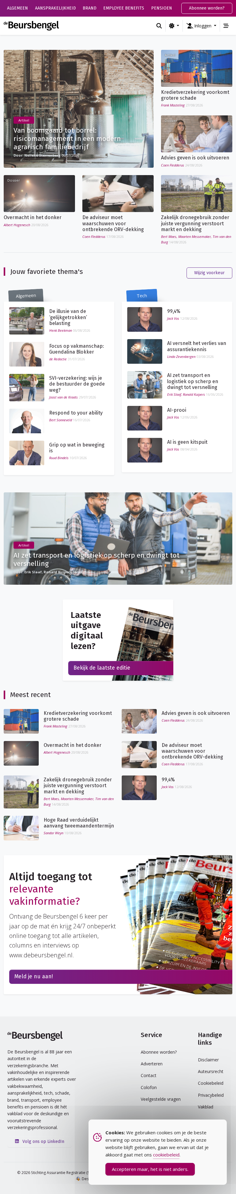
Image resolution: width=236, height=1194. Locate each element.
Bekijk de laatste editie (101, 668)
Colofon (149, 1087)
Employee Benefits (123, 8)
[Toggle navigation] (226, 26)
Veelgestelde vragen (161, 1099)
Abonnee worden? (207, 8)
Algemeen (17, 8)
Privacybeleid (211, 1095)
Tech (142, 295)
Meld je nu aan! (33, 976)
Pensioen (161, 8)
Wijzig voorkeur (209, 272)
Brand (89, 8)
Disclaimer (208, 1060)
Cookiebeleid (210, 1083)
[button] (201, 26)
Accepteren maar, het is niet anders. (150, 1169)
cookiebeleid (166, 1155)
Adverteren (152, 1064)
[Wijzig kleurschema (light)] (174, 26)
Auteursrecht (210, 1071)
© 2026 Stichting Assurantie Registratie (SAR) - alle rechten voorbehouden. (82, 1172)
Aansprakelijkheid (55, 8)
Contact (148, 1075)
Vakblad (205, 1107)
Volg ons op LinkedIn (42, 1141)
